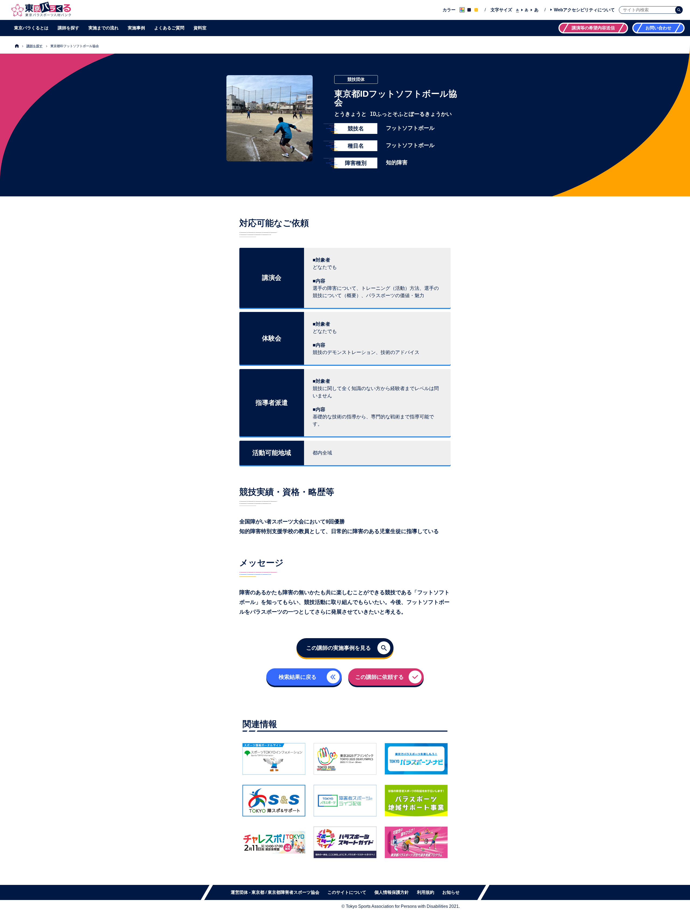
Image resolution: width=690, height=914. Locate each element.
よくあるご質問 (169, 28)
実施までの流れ (103, 28)
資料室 (200, 28)
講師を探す (68, 28)
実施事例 (136, 28)
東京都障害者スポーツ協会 (293, 892)
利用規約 (425, 892)
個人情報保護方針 (391, 892)
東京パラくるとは (31, 28)
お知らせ (451, 892)
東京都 (257, 892)
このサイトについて (346, 892)
